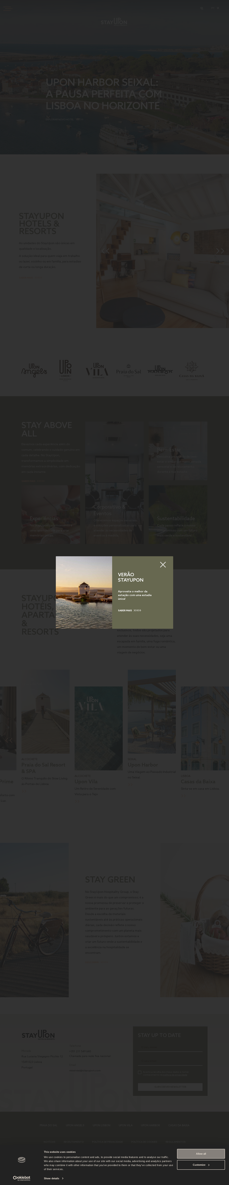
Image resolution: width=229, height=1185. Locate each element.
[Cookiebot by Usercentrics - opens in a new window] (21, 1178)
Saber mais (125, 610)
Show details (51, 1178)
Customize (199, 1164)
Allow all (201, 1153)
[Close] (163, 565)
